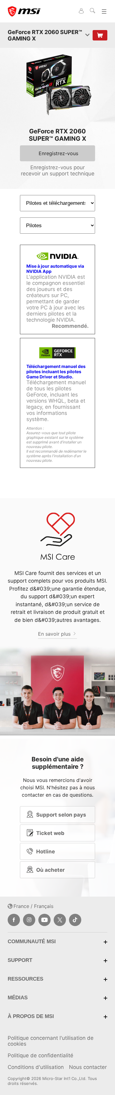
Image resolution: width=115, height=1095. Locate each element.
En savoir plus (55, 634)
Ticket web (50, 833)
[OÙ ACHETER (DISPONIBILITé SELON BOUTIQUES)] (100, 35)
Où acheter (50, 870)
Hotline (45, 851)
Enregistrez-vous (58, 153)
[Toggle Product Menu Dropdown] (87, 35)
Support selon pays (61, 815)
